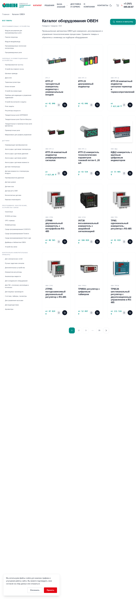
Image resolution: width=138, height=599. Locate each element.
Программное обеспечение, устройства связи (14, 206)
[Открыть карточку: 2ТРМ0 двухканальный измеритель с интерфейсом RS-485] (58, 241)
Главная (5, 14)
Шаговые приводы (11, 73)
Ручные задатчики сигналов (14, 263)
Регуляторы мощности (12, 110)
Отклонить (34, 590)
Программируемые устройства (16, 26)
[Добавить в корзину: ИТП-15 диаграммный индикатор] (97, 105)
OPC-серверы (10, 220)
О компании (89, 5)
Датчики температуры (12, 167)
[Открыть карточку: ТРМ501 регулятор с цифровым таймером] (91, 312)
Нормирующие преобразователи (16, 145)
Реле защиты (9, 106)
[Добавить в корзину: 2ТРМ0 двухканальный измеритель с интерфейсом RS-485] (64, 241)
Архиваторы (9, 309)
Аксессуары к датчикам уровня (16, 158)
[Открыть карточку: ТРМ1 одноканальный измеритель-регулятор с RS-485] (124, 241)
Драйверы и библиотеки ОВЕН (15, 242)
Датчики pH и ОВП (11, 191)
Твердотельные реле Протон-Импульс (18, 119)
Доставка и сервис (75, 5)
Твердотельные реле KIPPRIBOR (16, 115)
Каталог (37, 5)
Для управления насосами (14, 300)
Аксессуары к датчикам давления (16, 153)
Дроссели (8, 78)
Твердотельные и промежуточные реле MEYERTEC (18, 125)
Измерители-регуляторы (13, 272)
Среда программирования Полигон (17, 233)
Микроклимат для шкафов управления (18, 134)
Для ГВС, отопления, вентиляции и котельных (17, 286)
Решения (49, 5)
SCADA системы (10, 216)
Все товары (7, 20)
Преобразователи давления (14, 178)
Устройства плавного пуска (14, 69)
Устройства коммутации (13, 91)
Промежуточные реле (12, 130)
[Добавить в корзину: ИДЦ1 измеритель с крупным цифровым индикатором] (130, 173)
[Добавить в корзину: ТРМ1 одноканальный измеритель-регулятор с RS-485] (130, 241)
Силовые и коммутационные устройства (15, 59)
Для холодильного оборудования (16, 281)
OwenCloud (9, 212)
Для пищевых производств (14, 292)
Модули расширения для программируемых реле (13, 32)
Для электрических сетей (13, 259)
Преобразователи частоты (14, 65)
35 (99, 330)
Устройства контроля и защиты (15, 102)
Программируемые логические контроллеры (15, 47)
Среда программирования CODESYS (17, 229)
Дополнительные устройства (15, 267)
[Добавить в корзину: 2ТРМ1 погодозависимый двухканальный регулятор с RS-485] (64, 312)
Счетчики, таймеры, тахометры (16, 296)
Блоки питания (10, 86)
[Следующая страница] (106, 330)
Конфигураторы (10, 225)
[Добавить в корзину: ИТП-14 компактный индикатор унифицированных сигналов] (64, 173)
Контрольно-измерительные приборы (15, 253)
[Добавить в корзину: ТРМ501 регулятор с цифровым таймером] (97, 312)
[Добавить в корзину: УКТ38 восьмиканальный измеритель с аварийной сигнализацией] (97, 241)
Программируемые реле (13, 52)
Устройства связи (11, 247)
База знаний (61, 5)
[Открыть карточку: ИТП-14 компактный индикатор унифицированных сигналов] (58, 173)
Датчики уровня (10, 182)
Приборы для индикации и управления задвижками (18, 96)
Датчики (5, 140)
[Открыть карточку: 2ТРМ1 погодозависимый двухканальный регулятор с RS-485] (58, 312)
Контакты (102, 5)
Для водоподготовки (12, 305)
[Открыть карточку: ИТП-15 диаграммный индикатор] (91, 105)
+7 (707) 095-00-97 (129, 5)
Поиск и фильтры (124, 22)
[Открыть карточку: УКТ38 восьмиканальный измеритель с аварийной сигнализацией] (91, 241)
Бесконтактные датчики (13, 195)
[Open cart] (117, 5)
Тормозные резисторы (12, 82)
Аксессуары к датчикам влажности (17, 162)
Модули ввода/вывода (12, 41)
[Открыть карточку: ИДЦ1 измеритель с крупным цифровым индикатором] (124, 173)
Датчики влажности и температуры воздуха (17, 172)
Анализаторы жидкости (13, 276)
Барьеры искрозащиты (13, 199)
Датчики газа (9, 186)
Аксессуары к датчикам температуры (18, 149)
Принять (50, 590)
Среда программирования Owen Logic (18, 238)
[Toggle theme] (110, 5)
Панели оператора (11, 37)
